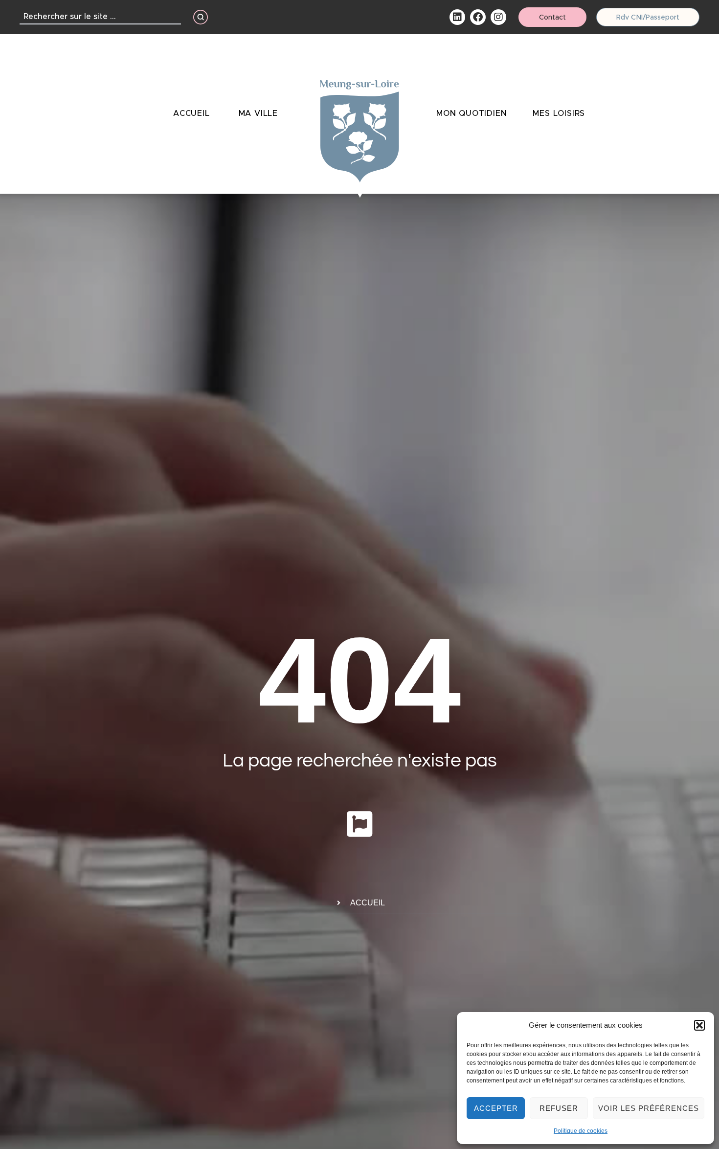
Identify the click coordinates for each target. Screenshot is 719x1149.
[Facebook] (478, 17)
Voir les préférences (648, 1108)
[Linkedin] (457, 17)
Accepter (496, 1108)
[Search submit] (200, 17)
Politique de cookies (580, 1130)
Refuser (558, 1108)
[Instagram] (498, 17)
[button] (699, 1025)
